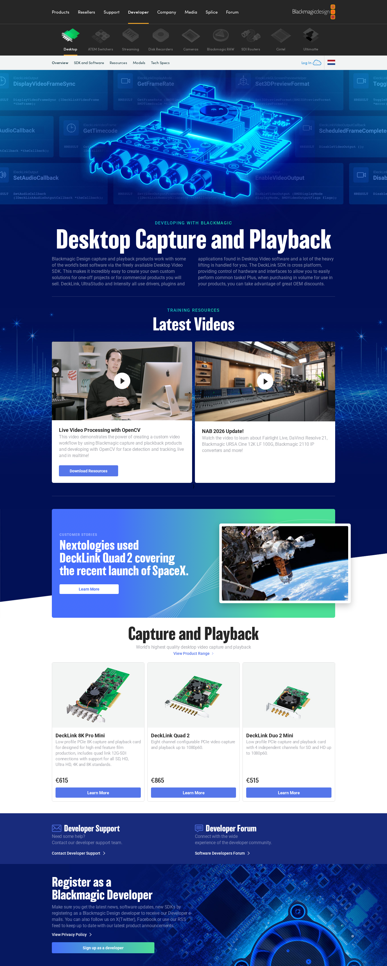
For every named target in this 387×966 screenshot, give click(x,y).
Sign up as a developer (103, 947)
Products (60, 12)
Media (191, 12)
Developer (138, 12)
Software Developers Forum (220, 853)
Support (112, 12)
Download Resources (88, 471)
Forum (232, 12)
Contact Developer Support (76, 853)
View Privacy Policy (69, 935)
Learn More (89, 589)
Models (139, 62)
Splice (212, 12)
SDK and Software (89, 62)
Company (166, 12)
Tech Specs (160, 62)
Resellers (86, 12)
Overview (60, 62)
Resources (118, 62)
